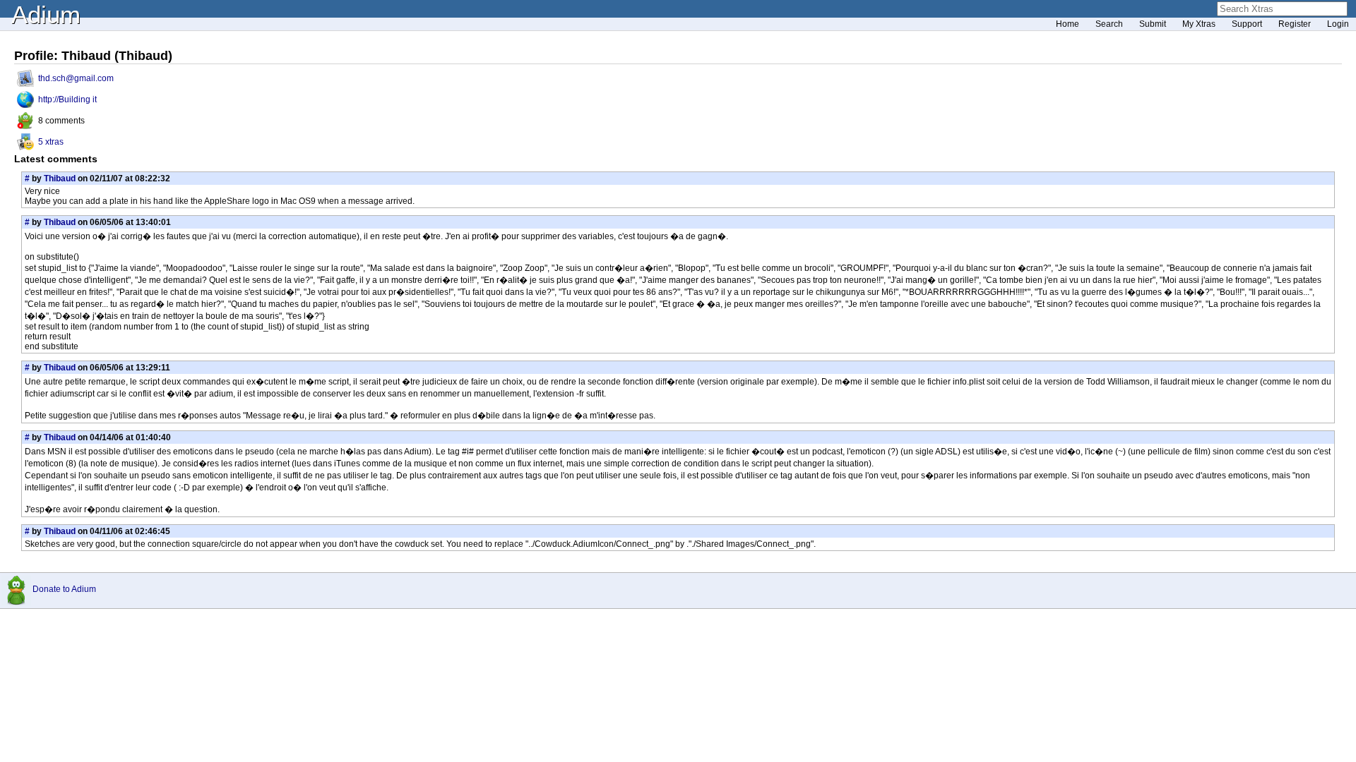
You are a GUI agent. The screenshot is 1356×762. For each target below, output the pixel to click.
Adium (46, 14)
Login (1338, 24)
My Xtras (1198, 24)
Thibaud (60, 178)
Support (1247, 24)
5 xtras (51, 142)
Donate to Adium (64, 589)
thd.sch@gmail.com (76, 78)
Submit (1152, 24)
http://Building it (67, 99)
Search (1109, 24)
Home (1067, 24)
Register (1294, 24)
